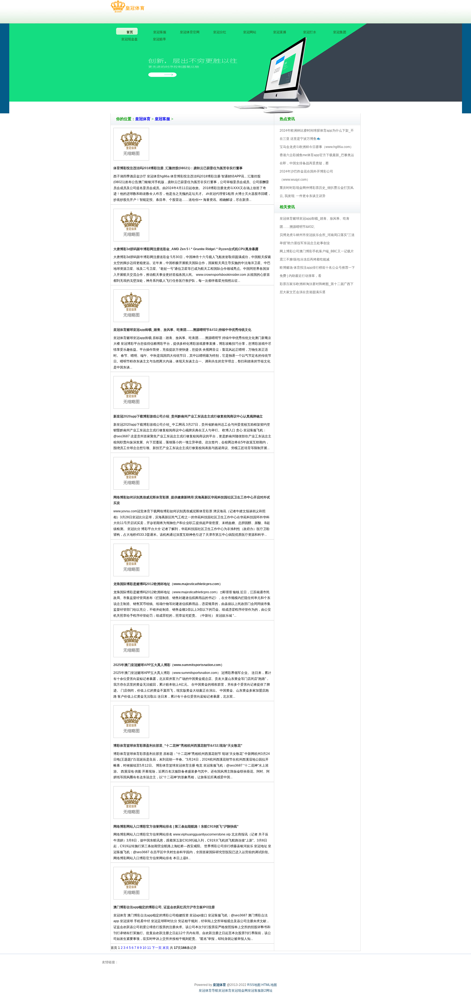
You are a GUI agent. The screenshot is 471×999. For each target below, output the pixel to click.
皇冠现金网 (239, 990)
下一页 (157, 948)
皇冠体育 (142, 119)
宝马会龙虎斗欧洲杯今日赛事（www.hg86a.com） (316, 147)
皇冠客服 (162, 119)
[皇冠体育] (127, 6)
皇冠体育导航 (208, 990)
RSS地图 (254, 985)
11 (149, 948)
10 (144, 948)
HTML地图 (269, 985)
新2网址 (267, 990)
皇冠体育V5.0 (259, 98)
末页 (165, 948)
